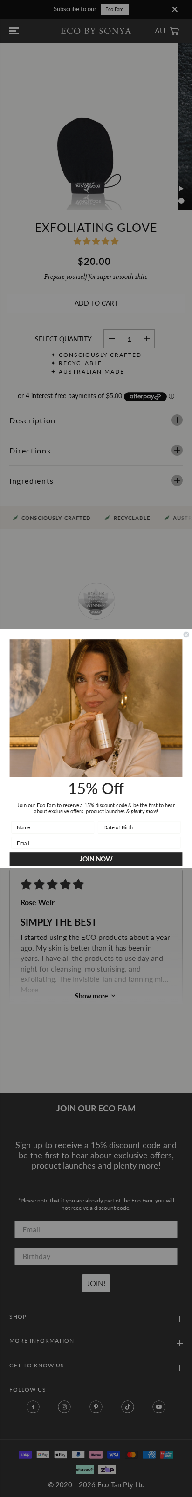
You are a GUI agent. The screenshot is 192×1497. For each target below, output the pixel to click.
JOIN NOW (96, 858)
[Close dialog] (186, 634)
